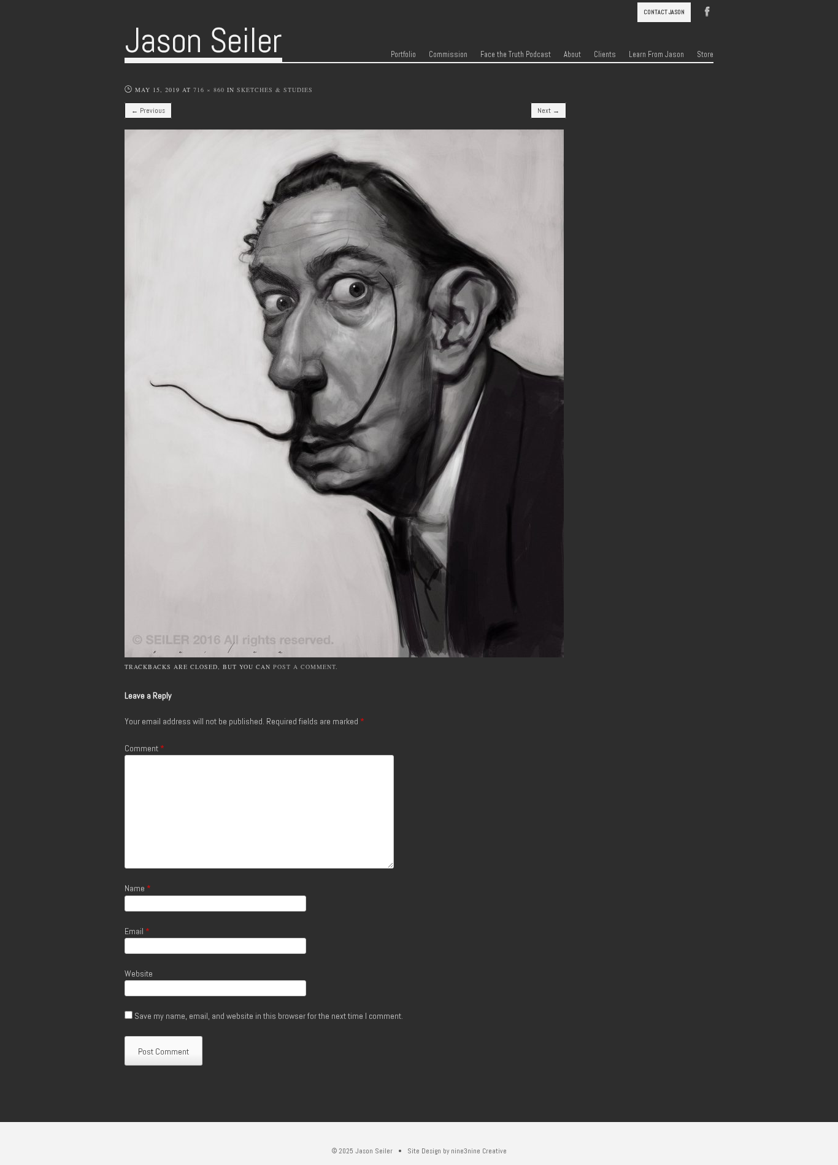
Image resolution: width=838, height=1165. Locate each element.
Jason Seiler (203, 40)
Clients (605, 55)
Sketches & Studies (275, 89)
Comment (144, 748)
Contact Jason (664, 12)
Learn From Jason (656, 55)
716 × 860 (209, 89)
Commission (448, 55)
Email (137, 931)
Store (705, 55)
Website (139, 973)
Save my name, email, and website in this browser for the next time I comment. (268, 1015)
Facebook (707, 10)
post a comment (304, 666)
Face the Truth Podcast (515, 55)
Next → (548, 110)
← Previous (148, 110)
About (572, 55)
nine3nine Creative (479, 1151)
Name (138, 888)
